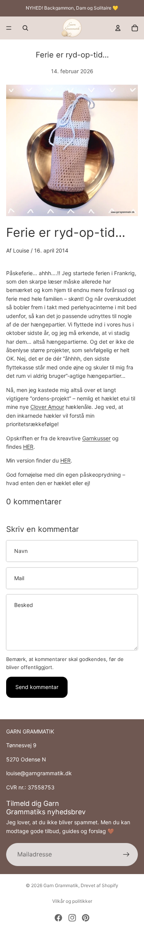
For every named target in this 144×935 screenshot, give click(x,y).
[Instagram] (72, 917)
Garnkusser (96, 438)
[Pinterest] (85, 917)
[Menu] (9, 28)
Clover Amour (47, 407)
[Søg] (25, 28)
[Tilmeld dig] (126, 854)
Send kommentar (36, 687)
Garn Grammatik (60, 885)
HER (28, 446)
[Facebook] (58, 917)
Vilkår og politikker (72, 901)
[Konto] (117, 28)
